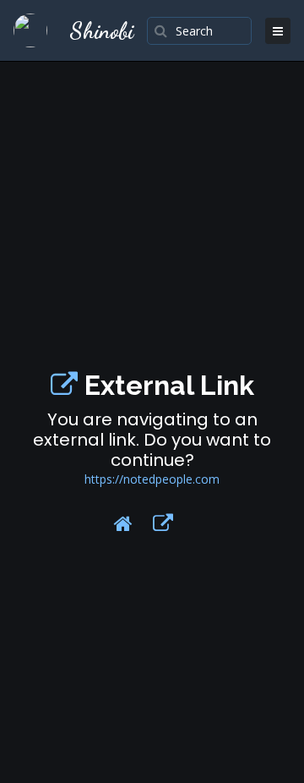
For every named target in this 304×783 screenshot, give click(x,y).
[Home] (123, 523)
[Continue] (163, 523)
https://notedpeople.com (152, 479)
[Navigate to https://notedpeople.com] (64, 385)
